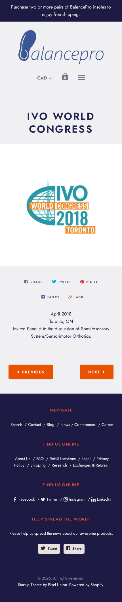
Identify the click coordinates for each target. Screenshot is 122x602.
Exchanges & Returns (90, 465)
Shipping (38, 465)
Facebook (26, 499)
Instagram (77, 499)
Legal (86, 458)
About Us (22, 458)
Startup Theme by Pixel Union (42, 585)
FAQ (40, 458)
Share (77, 548)
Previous (33, 372)
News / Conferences (78, 424)
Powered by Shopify (86, 585)
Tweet (52, 548)
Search (16, 424)
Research (59, 465)
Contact (34, 424)
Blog (50, 424)
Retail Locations (63, 458)
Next (94, 372)
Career (107, 424)
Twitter (52, 499)
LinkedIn (104, 499)
